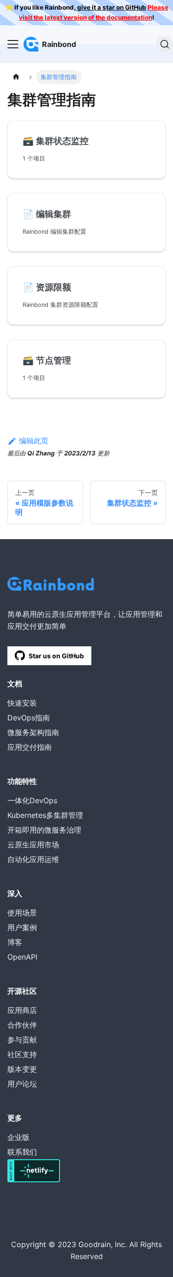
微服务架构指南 (33, 732)
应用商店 (22, 1010)
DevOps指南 (28, 717)
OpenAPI (22, 956)
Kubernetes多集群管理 (45, 815)
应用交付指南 (29, 747)
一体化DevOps (32, 800)
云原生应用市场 (33, 844)
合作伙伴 (22, 1025)
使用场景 (22, 912)
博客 (14, 942)
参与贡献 (22, 1039)
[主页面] (16, 77)
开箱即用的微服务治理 (44, 829)
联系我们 (22, 1151)
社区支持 (22, 1054)
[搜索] (164, 44)
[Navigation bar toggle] (13, 44)
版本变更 (22, 1069)
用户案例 (22, 927)
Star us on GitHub (56, 656)
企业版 (18, 1137)
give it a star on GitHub (111, 7)
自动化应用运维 (33, 859)
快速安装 (22, 703)
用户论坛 (22, 1083)
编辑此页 (33, 440)
